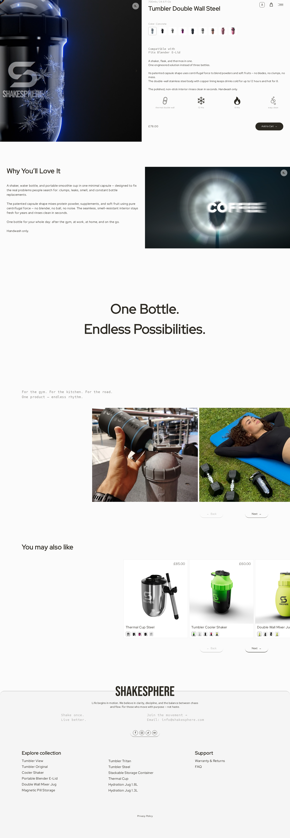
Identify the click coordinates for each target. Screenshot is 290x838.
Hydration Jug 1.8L (123, 784)
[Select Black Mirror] (133, 634)
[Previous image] (5, 71)
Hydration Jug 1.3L (123, 790)
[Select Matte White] (151, 634)
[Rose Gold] (223, 31)
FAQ (198, 766)
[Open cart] (271, 4)
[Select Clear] (199, 634)
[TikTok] (148, 732)
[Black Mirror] (162, 31)
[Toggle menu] (280, 5)
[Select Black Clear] (271, 634)
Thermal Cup (118, 778)
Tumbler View (32, 761)
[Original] (203, 31)
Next (256, 514)
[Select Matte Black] (145, 634)
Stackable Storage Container (130, 773)
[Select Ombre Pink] (211, 634)
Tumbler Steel (119, 767)
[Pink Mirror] (183, 31)
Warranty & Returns (210, 761)
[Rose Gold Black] (233, 31)
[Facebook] (135, 732)
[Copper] (213, 31)
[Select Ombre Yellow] (216, 634)
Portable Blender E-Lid (40, 778)
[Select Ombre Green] (193, 634)
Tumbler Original (35, 766)
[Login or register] (262, 4)
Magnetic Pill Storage (38, 790)
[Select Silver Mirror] (128, 634)
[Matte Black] (193, 31)
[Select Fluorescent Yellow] (259, 634)
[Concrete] (152, 31)
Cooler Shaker (33, 772)
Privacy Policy (145, 816)
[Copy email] (154, 732)
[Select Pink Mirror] (139, 634)
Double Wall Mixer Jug (39, 784)
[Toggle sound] (284, 173)
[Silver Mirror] (172, 31)
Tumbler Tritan (119, 761)
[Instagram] (141, 732)
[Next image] (136, 71)
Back (211, 514)
